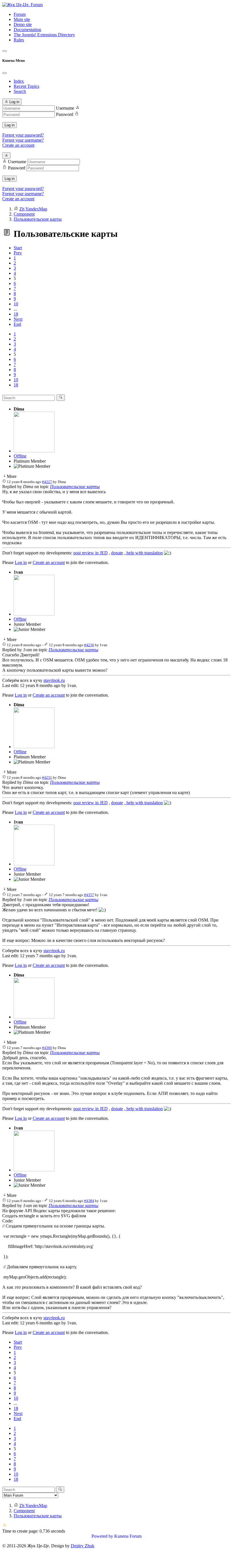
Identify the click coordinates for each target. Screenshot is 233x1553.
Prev (18, 252)
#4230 (89, 645)
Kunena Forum (128, 1536)
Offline (20, 456)
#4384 (89, 1201)
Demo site (23, 24)
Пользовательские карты (75, 486)
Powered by (102, 1536)
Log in (9, 125)
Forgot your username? (23, 140)
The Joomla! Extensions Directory (44, 34)
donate (117, 552)
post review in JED (90, 552)
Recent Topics (26, 86)
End (17, 324)
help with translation (144, 552)
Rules (19, 39)
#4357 (89, 895)
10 (16, 303)
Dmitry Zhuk (82, 1545)
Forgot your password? (23, 135)
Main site (22, 19)
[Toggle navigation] (4, 51)
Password (64, 114)
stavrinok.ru (54, 680)
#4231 (47, 777)
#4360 (47, 1048)
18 (16, 314)
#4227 (47, 482)
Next (18, 319)
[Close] (4, 73)
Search (20, 91)
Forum (20, 14)
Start (18, 247)
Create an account (18, 145)
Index (19, 81)
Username (65, 108)
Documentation (27, 29)
